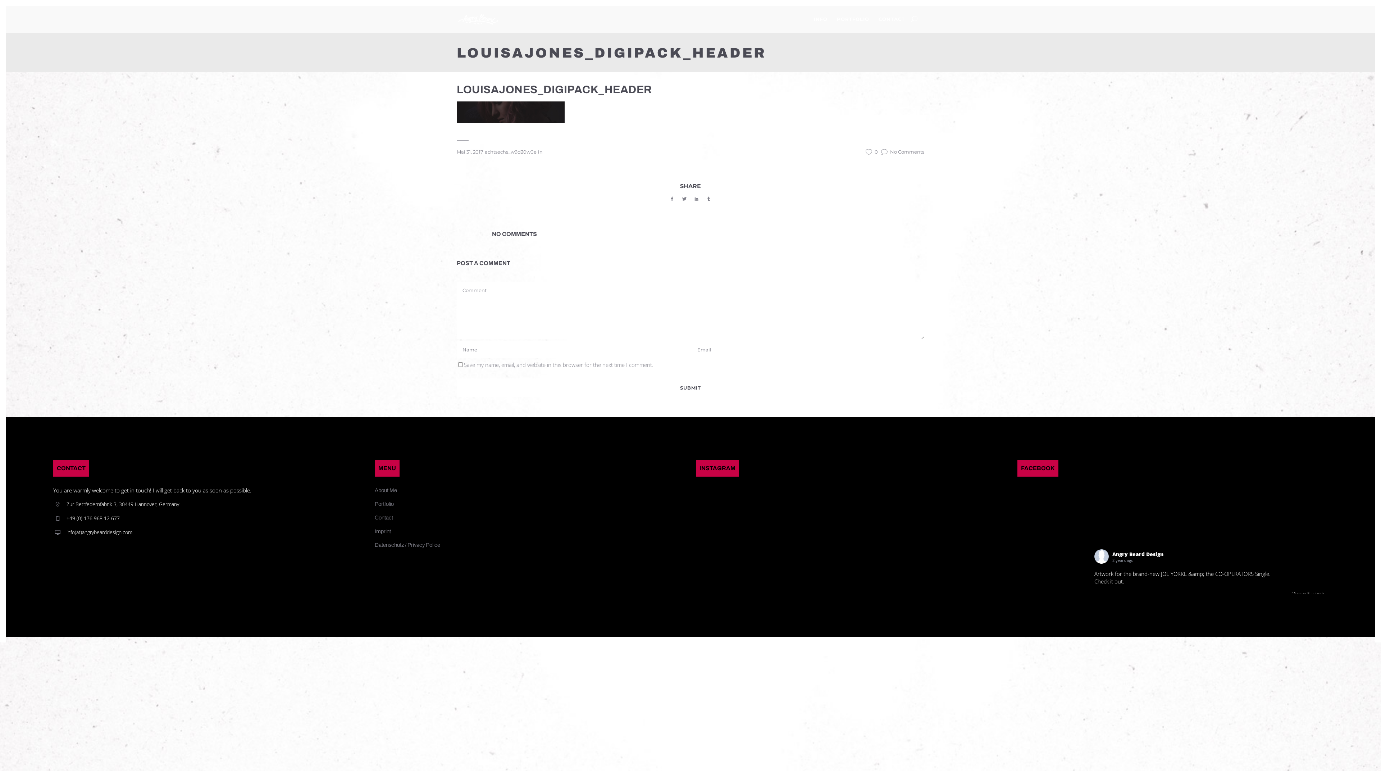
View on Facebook (1308, 593)
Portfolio (384, 504)
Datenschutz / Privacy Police (407, 545)
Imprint (383, 531)
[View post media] (1049, 554)
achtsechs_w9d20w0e (511, 152)
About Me (386, 490)
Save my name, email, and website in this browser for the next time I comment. (558, 364)
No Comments (907, 152)
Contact (384, 518)
